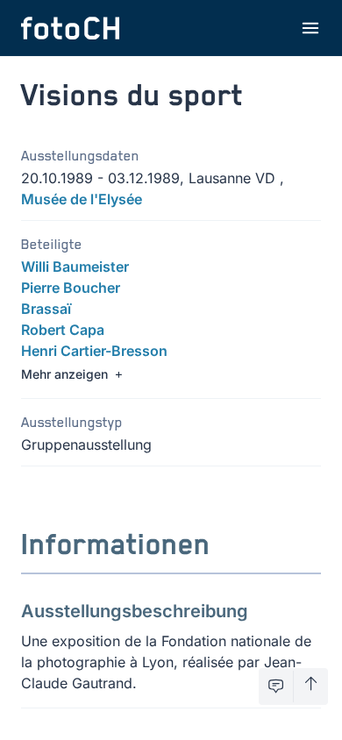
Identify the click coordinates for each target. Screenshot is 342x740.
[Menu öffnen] (310, 28)
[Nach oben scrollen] (311, 686)
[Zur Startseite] (70, 28)
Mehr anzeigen (64, 373)
